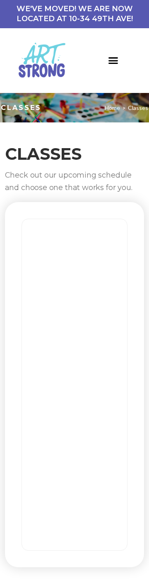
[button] (113, 60)
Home (112, 107)
